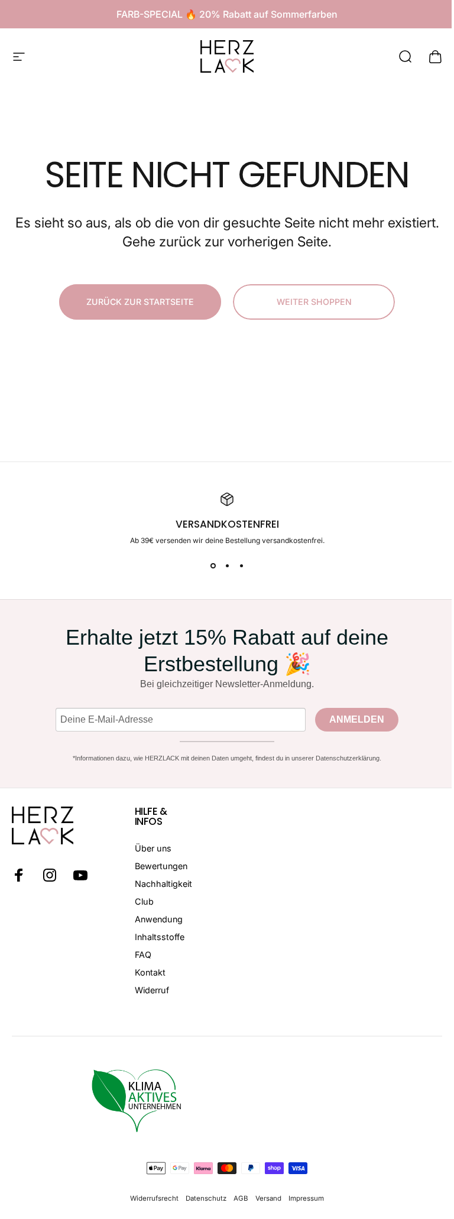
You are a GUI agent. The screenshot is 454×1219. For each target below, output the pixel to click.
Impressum (306, 1198)
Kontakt (150, 972)
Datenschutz (206, 1198)
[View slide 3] (241, 566)
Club (144, 901)
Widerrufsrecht (154, 1198)
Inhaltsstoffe (159, 937)
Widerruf (152, 990)
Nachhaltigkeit (163, 884)
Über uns (153, 848)
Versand (268, 1198)
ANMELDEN (356, 719)
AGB (241, 1198)
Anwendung (159, 919)
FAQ (143, 955)
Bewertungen (161, 866)
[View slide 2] (227, 566)
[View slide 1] (213, 566)
